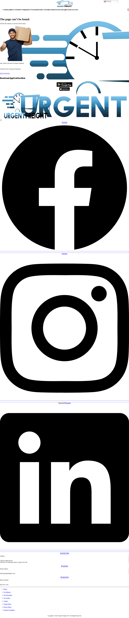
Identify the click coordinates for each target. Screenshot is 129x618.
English (108, 1)
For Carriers (16, 10)
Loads (10, 10)
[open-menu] (128, 10)
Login (65, 10)
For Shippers (24, 10)
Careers (52, 10)
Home (6, 10)
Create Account (72, 10)
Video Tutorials (44, 10)
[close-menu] (0, 120)
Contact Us (59, 10)
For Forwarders (34, 10)
